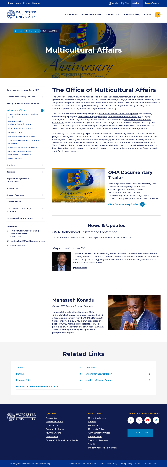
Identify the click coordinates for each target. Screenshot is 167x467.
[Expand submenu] (42, 97)
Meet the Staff (15, 158)
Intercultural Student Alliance (22, 147)
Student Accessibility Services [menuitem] (102, 448)
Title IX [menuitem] (91, 444)
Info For (135, 3)
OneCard (10, 165)
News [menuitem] (18, 3)
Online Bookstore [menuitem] (97, 418)
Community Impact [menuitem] (55, 429)
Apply (115, 3)
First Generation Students (20, 128)
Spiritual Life (12, 188)
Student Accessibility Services (20, 97)
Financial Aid (22, 380)
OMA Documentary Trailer (123, 204)
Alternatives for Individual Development (118, 114)
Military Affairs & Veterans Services (22, 103)
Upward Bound (15, 132)
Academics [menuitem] (71, 14)
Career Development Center (19, 218)
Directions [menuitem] (93, 425)
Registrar (10, 172)
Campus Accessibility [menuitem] (108, 463)
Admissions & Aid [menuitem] (91, 14)
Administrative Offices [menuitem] (99, 433)
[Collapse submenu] (42, 110)
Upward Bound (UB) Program (92, 116)
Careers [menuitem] (92, 422)
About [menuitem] (147, 14)
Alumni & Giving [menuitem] (131, 14)
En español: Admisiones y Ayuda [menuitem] (62, 440)
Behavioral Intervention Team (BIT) (22, 90)
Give (127, 3)
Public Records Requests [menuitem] (145, 463)
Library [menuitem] (9, 3)
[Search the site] (158, 15)
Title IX (19, 367)
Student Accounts (15, 195)
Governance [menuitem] (52, 436)
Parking (20, 374)
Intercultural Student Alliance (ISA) (124, 116)
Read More (81, 268)
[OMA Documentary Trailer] (78, 185)
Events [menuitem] (26, 3)
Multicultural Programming (21, 136)
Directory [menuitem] (36, 3)
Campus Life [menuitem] (112, 14)
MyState (150, 3)
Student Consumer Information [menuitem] (82, 463)
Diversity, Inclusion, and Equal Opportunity (37, 386)
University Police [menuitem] (96, 429)
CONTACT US (140, 432)
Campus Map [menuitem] (95, 436)
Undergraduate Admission (98, 374)
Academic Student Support (99, 380)
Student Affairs (13, 202)
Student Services (32, 31)
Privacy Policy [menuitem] (126, 463)
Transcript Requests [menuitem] (98, 440)
